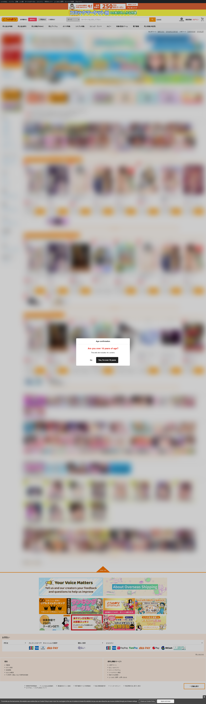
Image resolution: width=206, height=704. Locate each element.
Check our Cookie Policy (147, 701)
